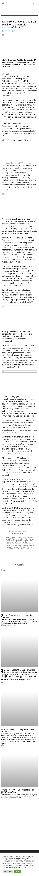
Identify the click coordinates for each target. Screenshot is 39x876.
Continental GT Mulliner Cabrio (14, 479)
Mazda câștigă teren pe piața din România (16, 616)
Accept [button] (17, 871)
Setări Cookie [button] (8, 871)
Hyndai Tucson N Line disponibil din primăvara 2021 (17, 791)
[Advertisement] (19, 820)
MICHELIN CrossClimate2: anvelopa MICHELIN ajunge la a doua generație (19, 671)
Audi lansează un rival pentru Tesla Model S (17, 730)
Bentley (5, 177)
